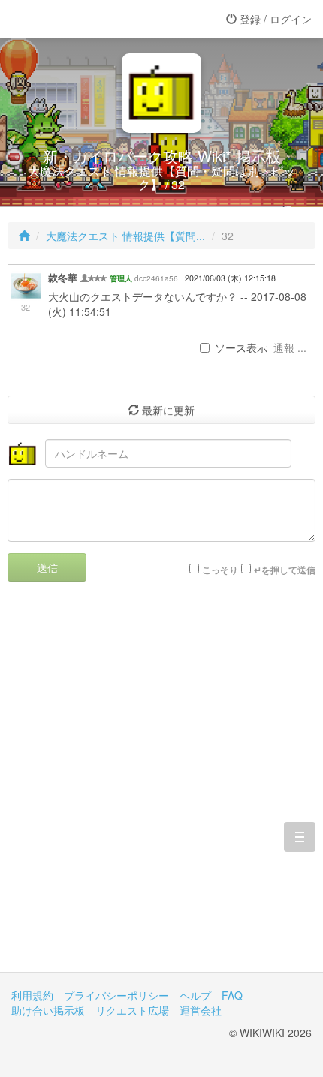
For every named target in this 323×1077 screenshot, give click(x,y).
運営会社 (201, 1010)
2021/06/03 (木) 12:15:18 (230, 278)
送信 (47, 567)
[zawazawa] (71, 19)
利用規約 (32, 995)
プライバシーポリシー (116, 995)
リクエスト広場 (132, 1010)
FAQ (232, 995)
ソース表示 (241, 347)
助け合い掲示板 (48, 1010)
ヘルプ (195, 995)
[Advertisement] (161, 788)
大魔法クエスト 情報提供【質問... (125, 235)
